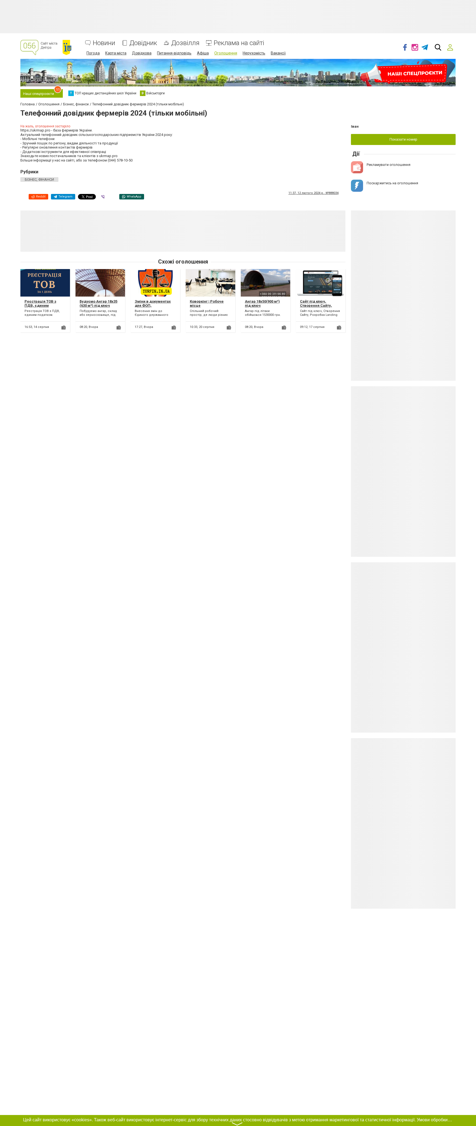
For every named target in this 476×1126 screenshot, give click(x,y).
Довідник (143, 43)
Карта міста (115, 53)
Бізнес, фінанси (39, 179)
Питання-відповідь (174, 53)
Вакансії (278, 53)
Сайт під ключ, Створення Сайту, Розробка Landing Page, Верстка (316, 307)
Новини (104, 43)
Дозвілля (185, 43)
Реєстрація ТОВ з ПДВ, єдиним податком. (40, 305)
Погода (93, 53)
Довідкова (142, 53)
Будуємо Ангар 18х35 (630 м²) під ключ (98, 303)
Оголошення (225, 53)
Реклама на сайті (239, 43)
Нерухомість (254, 53)
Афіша (203, 53)
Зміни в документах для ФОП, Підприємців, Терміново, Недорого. (155, 307)
